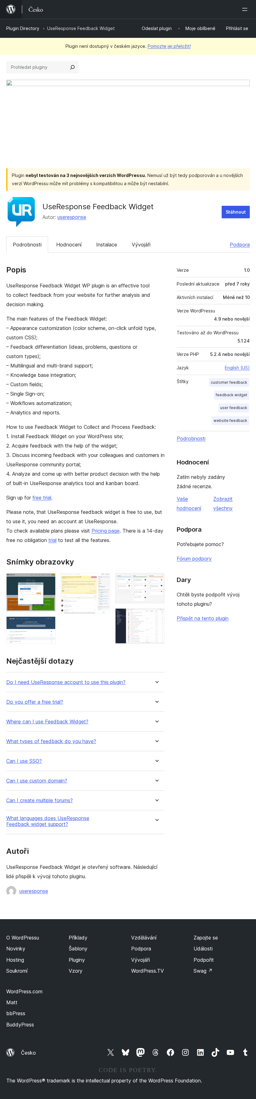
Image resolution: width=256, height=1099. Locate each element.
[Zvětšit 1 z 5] (47, 581)
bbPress (15, 1013)
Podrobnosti (27, 244)
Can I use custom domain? (36, 781)
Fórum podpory (194, 558)
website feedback (230, 420)
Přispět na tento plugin (203, 618)
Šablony (78, 948)
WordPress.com (24, 991)
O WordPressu (22, 937)
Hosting (15, 960)
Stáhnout (236, 212)
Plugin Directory (22, 28)
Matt (11, 1002)
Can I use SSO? (24, 761)
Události (203, 948)
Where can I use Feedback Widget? (47, 722)
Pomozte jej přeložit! (169, 46)
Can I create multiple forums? (39, 800)
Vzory (75, 971)
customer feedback (229, 382)
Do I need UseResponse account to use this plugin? (66, 682)
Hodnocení (68, 244)
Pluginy (77, 960)
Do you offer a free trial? (34, 702)
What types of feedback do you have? (51, 741)
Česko (28, 1053)
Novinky (15, 948)
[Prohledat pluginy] (72, 67)
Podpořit (204, 960)
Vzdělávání (143, 937)
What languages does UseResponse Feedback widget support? (47, 821)
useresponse (71, 217)
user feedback (233, 407)
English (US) (237, 367)
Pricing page (105, 531)
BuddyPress (20, 1024)
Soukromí (16, 971)
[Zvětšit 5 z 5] (156, 617)
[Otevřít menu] (246, 9)
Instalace (106, 244)
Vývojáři (141, 244)
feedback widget (231, 394)
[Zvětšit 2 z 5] (47, 625)
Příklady (78, 937)
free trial (41, 497)
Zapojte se (206, 937)
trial (52, 540)
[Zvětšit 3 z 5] (102, 581)
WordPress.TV (147, 971)
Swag (203, 971)
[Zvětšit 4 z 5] (156, 581)
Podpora (240, 244)
